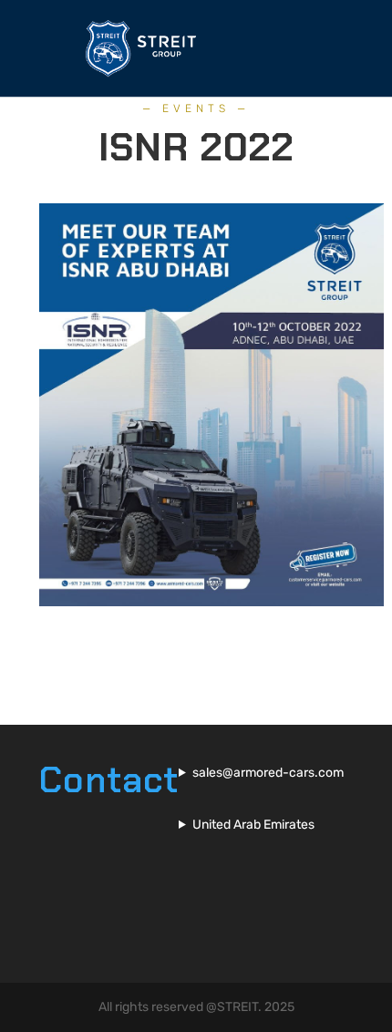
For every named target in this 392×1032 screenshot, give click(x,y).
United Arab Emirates (253, 824)
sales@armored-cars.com (268, 772)
